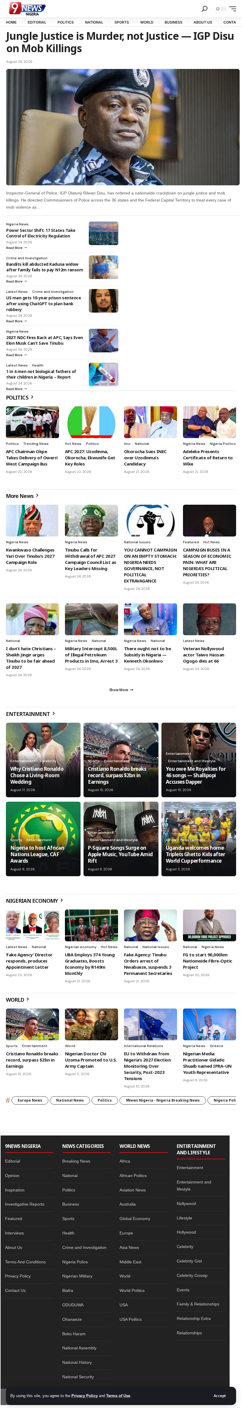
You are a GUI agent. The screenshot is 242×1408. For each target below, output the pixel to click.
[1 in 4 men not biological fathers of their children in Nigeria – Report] (103, 374)
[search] (205, 8)
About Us (13, 1247)
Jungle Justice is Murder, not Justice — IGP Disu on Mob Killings (120, 42)
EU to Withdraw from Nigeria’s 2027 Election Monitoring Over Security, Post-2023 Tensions (147, 1066)
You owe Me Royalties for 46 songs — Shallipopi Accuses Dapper (196, 775)
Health (37, 365)
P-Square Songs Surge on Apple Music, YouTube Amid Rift (120, 854)
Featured (191, 542)
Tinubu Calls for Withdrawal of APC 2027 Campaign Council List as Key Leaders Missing (90, 559)
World (70, 1046)
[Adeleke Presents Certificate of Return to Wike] (209, 422)
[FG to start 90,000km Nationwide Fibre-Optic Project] (209, 925)
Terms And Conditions (25, 1262)
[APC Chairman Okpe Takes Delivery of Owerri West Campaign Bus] (32, 422)
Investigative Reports (24, 1204)
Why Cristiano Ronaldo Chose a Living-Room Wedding (36, 775)
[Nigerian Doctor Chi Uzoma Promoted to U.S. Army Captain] (91, 1024)
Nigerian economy (81, 947)
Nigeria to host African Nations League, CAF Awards (37, 854)
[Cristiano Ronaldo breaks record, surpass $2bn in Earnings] (32, 1024)
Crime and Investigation (27, 258)
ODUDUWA (73, 1305)
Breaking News (76, 1161)
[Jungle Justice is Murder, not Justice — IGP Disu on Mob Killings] (123, 127)
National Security (78, 1376)
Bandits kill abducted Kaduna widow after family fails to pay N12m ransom (44, 267)
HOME (11, 22)
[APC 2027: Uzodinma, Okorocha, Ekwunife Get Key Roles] (91, 422)
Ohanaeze (72, 1319)
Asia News (129, 1247)
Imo (127, 443)
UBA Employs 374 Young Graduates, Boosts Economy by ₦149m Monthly (90, 964)
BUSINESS (173, 22)
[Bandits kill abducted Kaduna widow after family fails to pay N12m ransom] (103, 267)
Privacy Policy (84, 1396)
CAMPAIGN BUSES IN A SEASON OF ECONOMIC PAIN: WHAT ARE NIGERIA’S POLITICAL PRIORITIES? (207, 562)
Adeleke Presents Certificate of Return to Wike (208, 457)
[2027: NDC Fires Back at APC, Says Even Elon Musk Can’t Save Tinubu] (103, 340)
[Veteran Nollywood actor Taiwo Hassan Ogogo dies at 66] (209, 619)
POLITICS (66, 22)
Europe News (30, 1100)
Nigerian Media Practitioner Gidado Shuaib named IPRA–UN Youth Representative (207, 1063)
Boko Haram (74, 1333)
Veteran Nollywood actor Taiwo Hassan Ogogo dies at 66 (203, 655)
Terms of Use (118, 1396)
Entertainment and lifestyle (192, 761)
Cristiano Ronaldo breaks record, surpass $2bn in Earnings (117, 775)
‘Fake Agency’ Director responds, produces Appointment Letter (29, 961)
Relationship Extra (194, 1318)
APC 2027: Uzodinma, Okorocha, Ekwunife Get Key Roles (90, 457)
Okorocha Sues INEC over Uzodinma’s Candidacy (145, 457)
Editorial (12, 1161)
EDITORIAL (37, 22)
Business (70, 1204)
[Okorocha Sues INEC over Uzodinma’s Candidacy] (150, 422)
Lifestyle (184, 1218)
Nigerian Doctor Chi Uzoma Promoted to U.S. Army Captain (91, 1060)
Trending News (36, 443)
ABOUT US (203, 22)
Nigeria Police (75, 1262)
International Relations (143, 1046)
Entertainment (22, 761)
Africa (171, 840)
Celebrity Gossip (192, 1275)
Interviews (14, 1233)
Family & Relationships (198, 1304)
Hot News (73, 443)
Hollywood (186, 1232)
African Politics (133, 1175)
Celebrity (48, 761)
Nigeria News (17, 224)
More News (20, 495)
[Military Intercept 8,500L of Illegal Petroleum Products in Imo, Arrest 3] (91, 619)
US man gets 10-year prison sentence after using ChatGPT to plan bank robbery (43, 303)
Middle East (130, 1262)
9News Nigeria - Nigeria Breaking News (163, 1100)
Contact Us (15, 1290)
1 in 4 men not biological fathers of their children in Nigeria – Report (41, 374)
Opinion (12, 1175)
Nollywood (186, 1203)
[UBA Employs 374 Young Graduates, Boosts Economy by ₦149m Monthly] (91, 925)
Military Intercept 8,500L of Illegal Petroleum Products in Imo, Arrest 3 (91, 655)
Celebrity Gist (189, 1261)
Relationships (189, 1333)
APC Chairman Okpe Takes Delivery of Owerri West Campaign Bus (32, 457)
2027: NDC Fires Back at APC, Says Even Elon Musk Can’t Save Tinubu (44, 340)
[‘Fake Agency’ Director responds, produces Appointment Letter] (32, 925)
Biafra (67, 1290)
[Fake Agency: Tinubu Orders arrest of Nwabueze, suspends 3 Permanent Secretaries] (150, 925)
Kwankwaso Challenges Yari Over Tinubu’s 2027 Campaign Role (30, 556)
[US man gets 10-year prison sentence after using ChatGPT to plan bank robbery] (103, 301)
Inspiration (14, 1190)
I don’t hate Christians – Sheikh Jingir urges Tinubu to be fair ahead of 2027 (31, 658)
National (142, 443)
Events (183, 1289)
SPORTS (122, 22)
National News (70, 1100)
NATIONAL (94, 22)
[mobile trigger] (231, 8)
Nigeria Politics (223, 443)
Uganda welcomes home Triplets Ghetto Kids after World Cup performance (195, 854)
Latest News (17, 291)
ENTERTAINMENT (28, 713)
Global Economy (135, 1218)
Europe (126, 1233)
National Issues (137, 542)
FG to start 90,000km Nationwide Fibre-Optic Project (207, 961)
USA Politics (131, 1319)
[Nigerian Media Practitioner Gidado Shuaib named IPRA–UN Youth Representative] (209, 1024)
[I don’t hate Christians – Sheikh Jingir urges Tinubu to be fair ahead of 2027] (32, 619)
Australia (128, 1204)
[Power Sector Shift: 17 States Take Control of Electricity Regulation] (103, 233)
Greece (216, 1046)
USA (124, 1305)
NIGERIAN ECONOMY (32, 900)
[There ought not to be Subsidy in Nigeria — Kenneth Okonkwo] (150, 619)
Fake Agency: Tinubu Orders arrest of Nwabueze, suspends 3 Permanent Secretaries (148, 964)
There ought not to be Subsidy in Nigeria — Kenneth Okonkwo (147, 655)
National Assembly (79, 1348)
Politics (12, 443)
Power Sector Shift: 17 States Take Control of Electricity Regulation (41, 233)
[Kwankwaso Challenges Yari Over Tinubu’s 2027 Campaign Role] (32, 521)
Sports (94, 761)
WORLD (146, 22)
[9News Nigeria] (27, 9)
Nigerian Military (77, 1276)
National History (77, 1362)
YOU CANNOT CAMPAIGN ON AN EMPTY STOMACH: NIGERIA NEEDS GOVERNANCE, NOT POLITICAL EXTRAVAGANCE (150, 565)
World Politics (132, 1290)
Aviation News (133, 1190)
